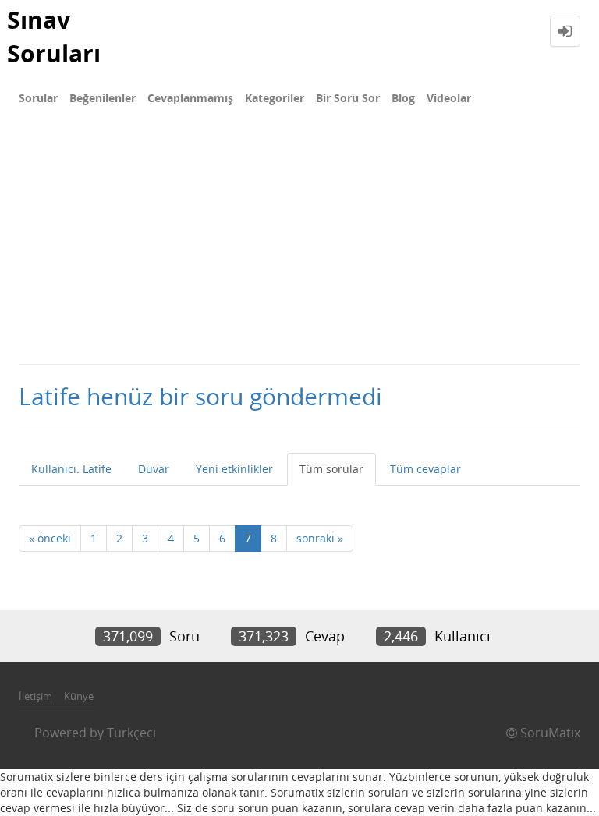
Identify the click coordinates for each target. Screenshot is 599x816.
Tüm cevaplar (425, 468)
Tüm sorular (331, 468)
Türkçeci (131, 732)
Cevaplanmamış (190, 97)
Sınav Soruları (54, 36)
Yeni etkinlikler (234, 468)
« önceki (50, 538)
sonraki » (319, 538)
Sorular (38, 97)
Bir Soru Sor (348, 97)
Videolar (449, 97)
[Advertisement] (299, 246)
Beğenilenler (102, 97)
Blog (403, 97)
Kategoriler (274, 97)
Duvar (153, 468)
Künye (79, 696)
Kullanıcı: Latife (71, 468)
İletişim (35, 696)
